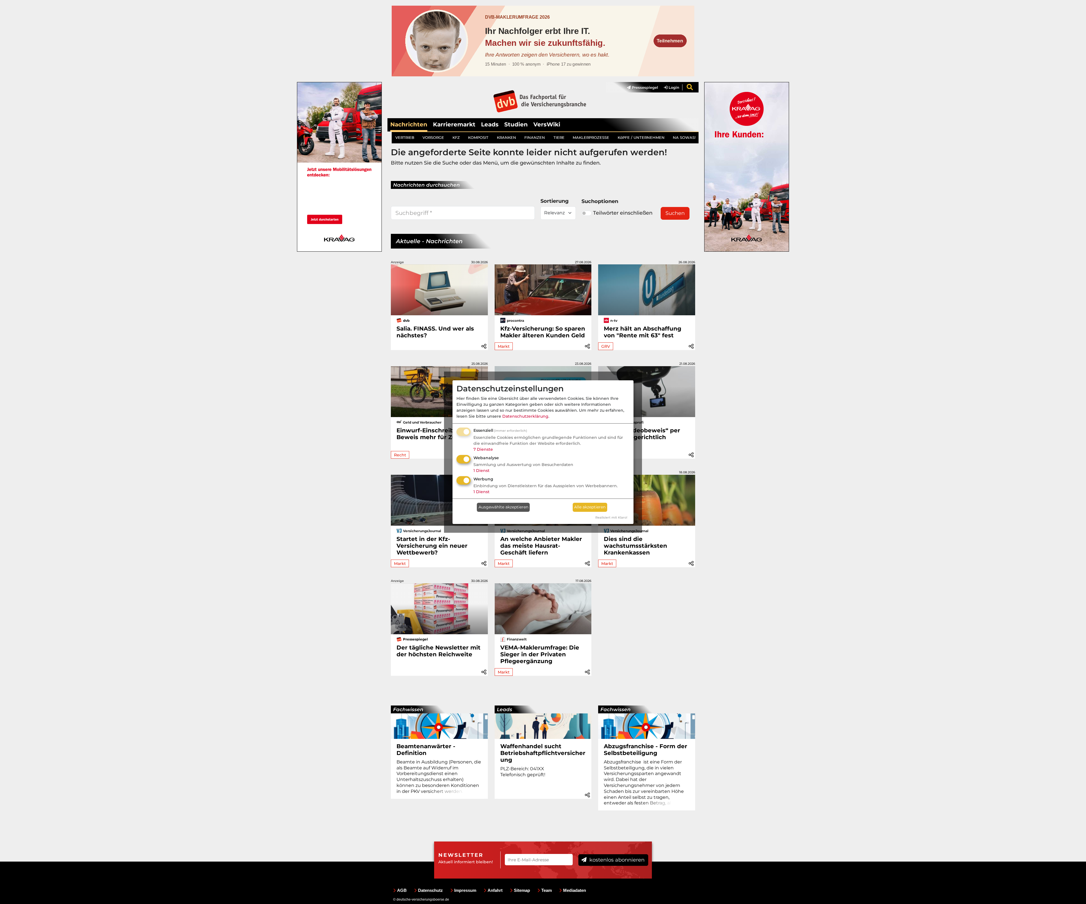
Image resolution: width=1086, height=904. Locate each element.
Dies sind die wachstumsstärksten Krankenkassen (635, 546)
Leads (490, 124)
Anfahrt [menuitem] (495, 890)
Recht (400, 455)
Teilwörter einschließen (622, 213)
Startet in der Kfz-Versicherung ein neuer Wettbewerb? (432, 546)
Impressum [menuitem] (465, 890)
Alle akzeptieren (590, 507)
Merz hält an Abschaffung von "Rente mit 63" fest (642, 332)
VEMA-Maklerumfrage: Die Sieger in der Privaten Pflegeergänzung (539, 654)
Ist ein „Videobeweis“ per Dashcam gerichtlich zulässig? (642, 437)
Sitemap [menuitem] (522, 890)
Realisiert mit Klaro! (611, 517)
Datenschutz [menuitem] (430, 890)
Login (673, 87)
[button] (483, 345)
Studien (516, 124)
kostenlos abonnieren (616, 860)
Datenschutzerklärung (525, 416)
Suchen (675, 213)
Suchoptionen (599, 201)
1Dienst (481, 470)
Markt (504, 346)
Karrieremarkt (454, 124)
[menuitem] (639, 87)
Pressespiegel (644, 87)
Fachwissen (408, 709)
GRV (605, 346)
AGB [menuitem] (402, 890)
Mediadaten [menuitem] (574, 890)
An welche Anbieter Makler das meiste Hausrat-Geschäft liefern (541, 546)
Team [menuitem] (546, 890)
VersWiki (546, 124)
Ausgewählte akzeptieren (503, 507)
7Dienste (483, 449)
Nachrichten (408, 124)
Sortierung (554, 201)
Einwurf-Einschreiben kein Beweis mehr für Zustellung (438, 434)
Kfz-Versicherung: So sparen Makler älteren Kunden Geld (542, 332)
